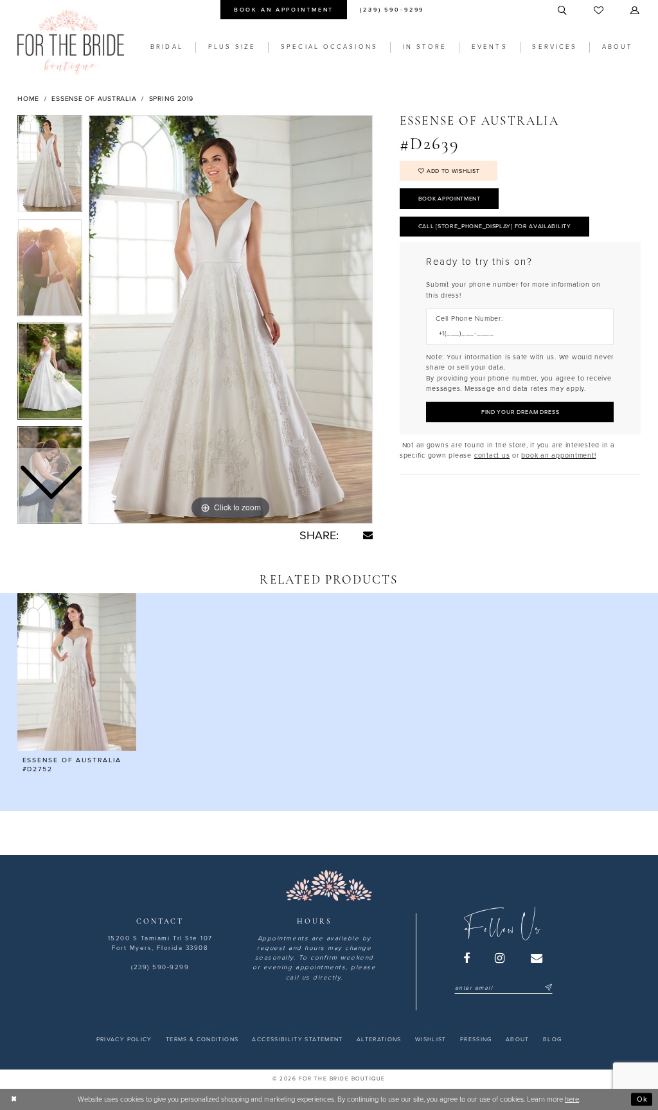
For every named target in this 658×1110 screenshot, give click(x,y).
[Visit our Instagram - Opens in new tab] (500, 958)
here (572, 1099)
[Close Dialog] (14, 1099)
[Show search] (563, 11)
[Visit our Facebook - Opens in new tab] (467, 958)
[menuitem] (283, 9)
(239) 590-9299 (160, 967)
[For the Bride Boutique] (70, 42)
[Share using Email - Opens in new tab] (368, 535)
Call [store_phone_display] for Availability (494, 226)
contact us (492, 455)
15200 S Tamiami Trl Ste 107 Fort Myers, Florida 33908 (160, 943)
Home (28, 98)
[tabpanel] (230, 319)
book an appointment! (558, 455)
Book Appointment (449, 198)
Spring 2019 (171, 98)
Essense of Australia (93, 98)
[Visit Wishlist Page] (599, 11)
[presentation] (76, 672)
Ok (642, 1099)
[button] (636, 11)
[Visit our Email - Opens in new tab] (537, 958)
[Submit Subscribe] (547, 988)
